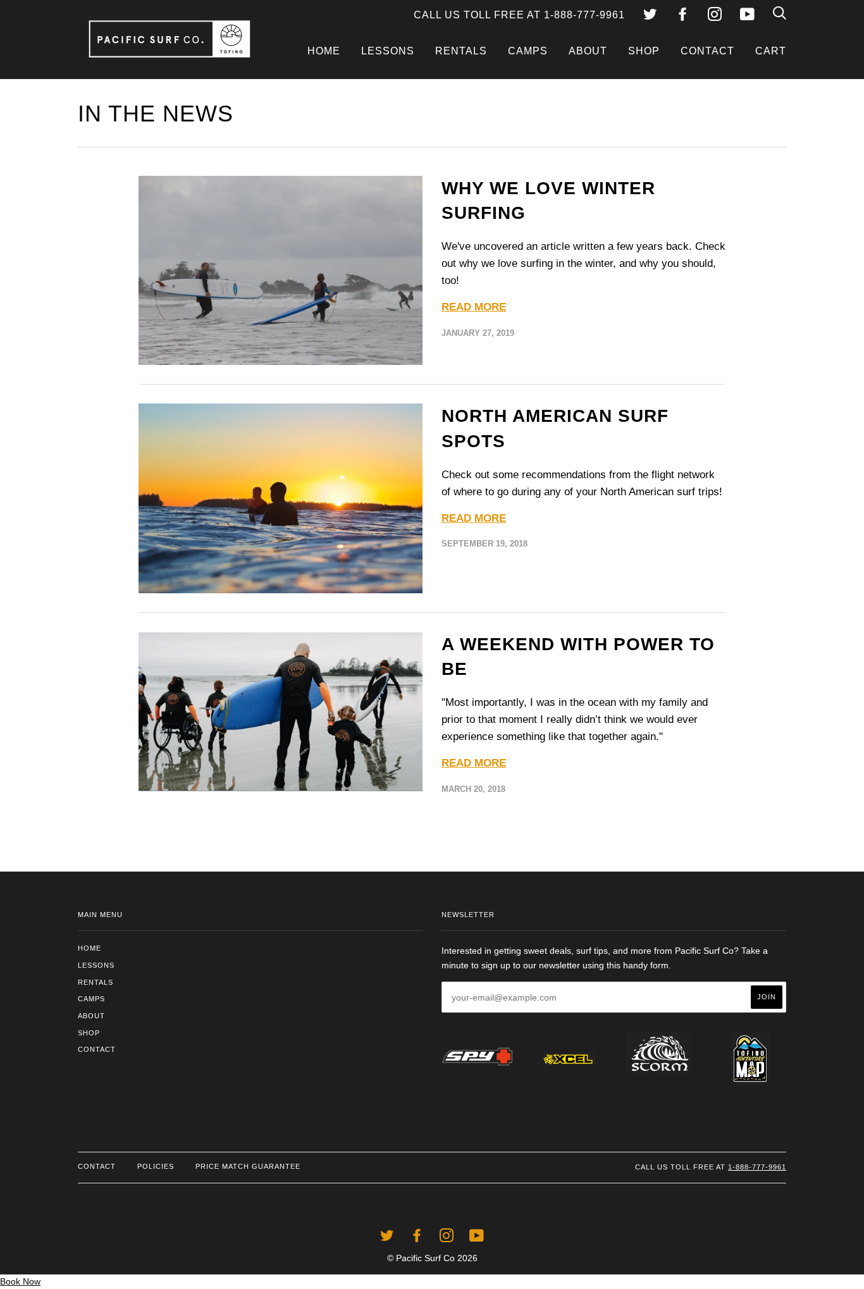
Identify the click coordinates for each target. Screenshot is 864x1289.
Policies (155, 1166)
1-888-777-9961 (757, 1167)
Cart (770, 51)
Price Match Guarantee (247, 1166)
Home (323, 51)
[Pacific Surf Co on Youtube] (747, 16)
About (588, 51)
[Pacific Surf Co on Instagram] (715, 16)
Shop (644, 51)
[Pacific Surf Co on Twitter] (650, 16)
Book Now (20, 1281)
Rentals (461, 51)
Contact (707, 51)
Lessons (387, 51)
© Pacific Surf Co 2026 (432, 1258)
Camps (528, 51)
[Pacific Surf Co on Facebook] (682, 16)
